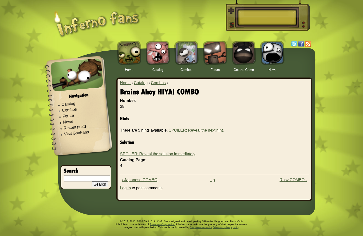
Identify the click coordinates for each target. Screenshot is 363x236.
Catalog (141, 83)
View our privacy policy (226, 227)
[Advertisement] (267, 17)
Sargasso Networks (201, 227)
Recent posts (75, 127)
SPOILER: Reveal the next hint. (196, 130)
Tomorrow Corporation (162, 224)
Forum (68, 115)
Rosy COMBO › (293, 180)
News (68, 122)
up (212, 180)
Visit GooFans (76, 133)
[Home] (97, 20)
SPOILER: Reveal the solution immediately (157, 154)
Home (125, 83)
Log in (125, 188)
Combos (158, 83)
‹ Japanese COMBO (139, 180)
